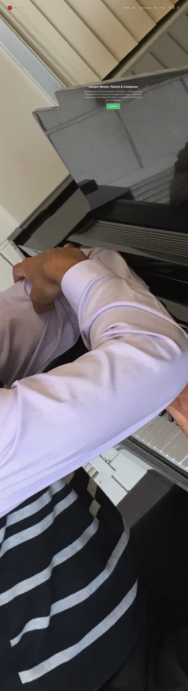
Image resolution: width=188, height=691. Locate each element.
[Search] (169, 8)
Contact (162, 8)
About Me (126, 8)
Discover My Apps (145, 8)
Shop (134, 8)
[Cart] (179, 8)
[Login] (174, 7)
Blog (155, 8)
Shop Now (113, 106)
